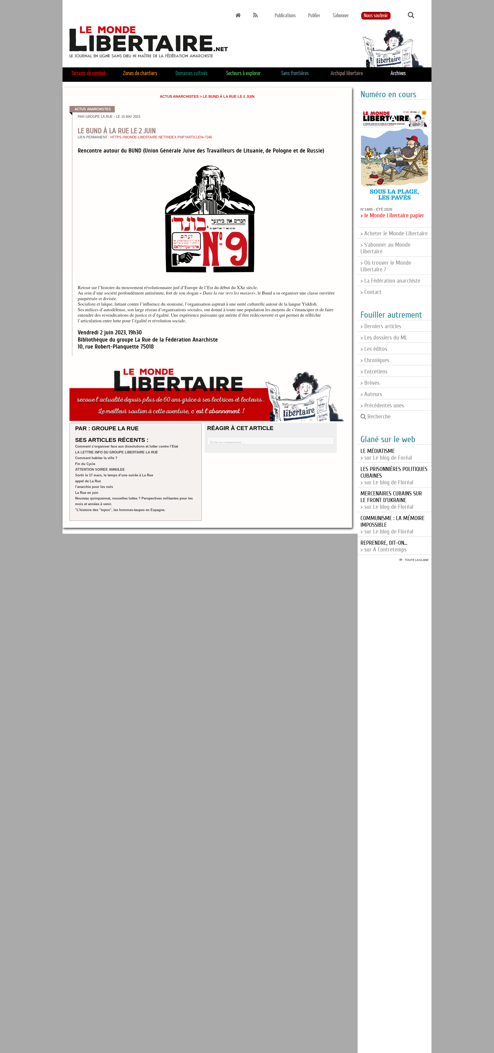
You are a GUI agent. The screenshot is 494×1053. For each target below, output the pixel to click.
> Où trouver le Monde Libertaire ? (385, 266)
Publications (285, 15)
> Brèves (370, 383)
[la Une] (238, 15)
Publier (314, 15)
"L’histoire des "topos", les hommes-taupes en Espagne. (120, 510)
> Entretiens (373, 371)
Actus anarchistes (179, 96)
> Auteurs (371, 394)
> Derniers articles (380, 326)
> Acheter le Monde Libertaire (394, 233)
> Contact (371, 292)
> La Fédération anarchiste (390, 281)
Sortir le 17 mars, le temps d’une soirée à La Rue (114, 475)
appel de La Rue (88, 481)
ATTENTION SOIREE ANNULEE (100, 469)
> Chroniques (374, 360)
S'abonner (341, 15)
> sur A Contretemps (383, 546)
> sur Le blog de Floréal (391, 500)
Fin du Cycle (85, 464)
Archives (398, 73)
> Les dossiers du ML (384, 337)
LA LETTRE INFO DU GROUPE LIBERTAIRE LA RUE (116, 452)
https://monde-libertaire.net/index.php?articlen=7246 (161, 137)
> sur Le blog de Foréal (386, 454)
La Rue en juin (86, 493)
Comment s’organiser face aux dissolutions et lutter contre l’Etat (126, 446)
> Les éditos (373, 349)
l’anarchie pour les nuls (94, 487)
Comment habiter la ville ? (96, 458)
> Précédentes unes (382, 405)
